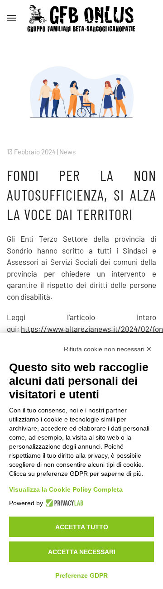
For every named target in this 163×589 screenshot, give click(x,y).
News (67, 152)
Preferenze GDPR (81, 575)
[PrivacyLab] (63, 503)
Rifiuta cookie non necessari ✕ (108, 349)
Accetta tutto (81, 527)
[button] (11, 18)
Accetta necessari (81, 551)
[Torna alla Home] (81, 18)
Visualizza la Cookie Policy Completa (66, 489)
